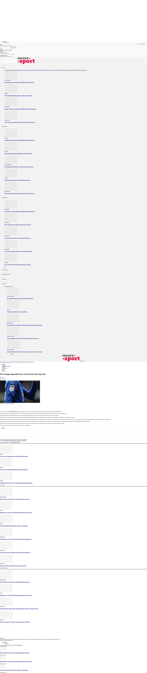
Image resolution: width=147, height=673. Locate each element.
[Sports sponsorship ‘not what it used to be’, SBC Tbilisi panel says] (11, 190)
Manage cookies (19, 645)
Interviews (2, 619)
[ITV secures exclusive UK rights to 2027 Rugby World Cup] (11, 248)
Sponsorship (4, 126)
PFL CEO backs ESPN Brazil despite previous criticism (18, 264)
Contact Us (7, 42)
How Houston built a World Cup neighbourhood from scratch (19, 82)
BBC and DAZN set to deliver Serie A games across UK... (13, 565)
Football (34, 70)
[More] (23, 434)
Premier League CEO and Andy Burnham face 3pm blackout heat (20, 109)
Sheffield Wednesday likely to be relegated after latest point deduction (16, 483)
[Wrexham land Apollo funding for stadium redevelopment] (6, 466)
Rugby (64, 70)
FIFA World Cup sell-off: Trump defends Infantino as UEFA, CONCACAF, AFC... (19, 608)
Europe (8, 309)
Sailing (66, 70)
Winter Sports (84, 70)
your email (12, 54)
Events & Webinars (8, 164)
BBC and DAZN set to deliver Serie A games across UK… (18, 224)
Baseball (14, 70)
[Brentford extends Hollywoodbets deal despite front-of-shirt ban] (11, 136)
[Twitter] (6, 434)
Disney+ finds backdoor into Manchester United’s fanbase (18, 153)
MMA (44, 70)
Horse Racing (40, 70)
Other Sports (55, 70)
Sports (3, 67)
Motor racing (47, 70)
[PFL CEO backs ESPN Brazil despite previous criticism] (11, 261)
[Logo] (8, 63)
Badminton (11, 70)
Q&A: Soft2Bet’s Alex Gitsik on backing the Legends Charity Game (23, 338)
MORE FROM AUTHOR (15, 442)
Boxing (21, 70)
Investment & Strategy (6, 362)
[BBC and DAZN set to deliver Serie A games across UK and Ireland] (11, 221)
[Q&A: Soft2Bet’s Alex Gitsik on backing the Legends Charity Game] (13, 335)
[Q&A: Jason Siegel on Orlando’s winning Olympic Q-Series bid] (6, 618)
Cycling (26, 70)
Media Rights (4, 197)
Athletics (7, 70)
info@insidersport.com (8, 640)
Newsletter (4, 278)
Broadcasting (7, 106)
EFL (3, 428)
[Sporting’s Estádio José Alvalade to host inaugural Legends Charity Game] (13, 348)
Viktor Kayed (2, 377)
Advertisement (7, 191)
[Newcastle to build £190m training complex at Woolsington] (11, 92)
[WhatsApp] (14, 434)
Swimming (74, 70)
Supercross (70, 70)
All (5, 70)
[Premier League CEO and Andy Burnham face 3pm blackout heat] (11, 105)
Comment (6, 262)
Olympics (51, 70)
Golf (37, 70)
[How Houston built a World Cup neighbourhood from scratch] (11, 79)
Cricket (24, 70)
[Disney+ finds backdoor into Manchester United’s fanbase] (11, 150)
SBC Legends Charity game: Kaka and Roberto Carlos (20, 298)
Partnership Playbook (6, 274)
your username (13, 46)
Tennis (77, 70)
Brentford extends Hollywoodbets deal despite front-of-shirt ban (20, 140)
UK (3, 371)
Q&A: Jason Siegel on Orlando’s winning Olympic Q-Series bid (15, 622)
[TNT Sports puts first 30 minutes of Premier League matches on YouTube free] (11, 119)
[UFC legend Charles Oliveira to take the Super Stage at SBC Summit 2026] (11, 163)
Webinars (1, 51)
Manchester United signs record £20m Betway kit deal (17, 180)
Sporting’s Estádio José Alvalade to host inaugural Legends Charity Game (24, 351)
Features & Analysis (10, 296)
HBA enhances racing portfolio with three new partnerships (15, 440)
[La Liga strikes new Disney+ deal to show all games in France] (11, 234)
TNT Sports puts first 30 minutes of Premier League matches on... (15, 552)
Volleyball (80, 70)
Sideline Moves (5, 269)
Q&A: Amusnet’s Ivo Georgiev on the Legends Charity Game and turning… (25, 325)
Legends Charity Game (9, 286)
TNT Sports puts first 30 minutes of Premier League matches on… (20, 122)
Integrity (3, 367)
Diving (29, 70)
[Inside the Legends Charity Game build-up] (13, 308)
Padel (59, 70)
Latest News (4, 368)
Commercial (2, 606)
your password (13, 47)
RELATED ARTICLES (4, 442)
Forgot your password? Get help (6, 50)
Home (1, 362)
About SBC (4, 41)
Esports (32, 70)
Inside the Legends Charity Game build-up (17, 311)
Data (5, 266)
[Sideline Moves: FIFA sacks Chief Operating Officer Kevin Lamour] (6, 509)
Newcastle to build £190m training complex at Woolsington (18, 95)
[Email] (18, 434)
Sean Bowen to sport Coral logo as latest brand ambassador (16, 439)
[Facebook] (2, 434)
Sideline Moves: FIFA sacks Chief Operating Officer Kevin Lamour (16, 512)
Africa (1, 510)
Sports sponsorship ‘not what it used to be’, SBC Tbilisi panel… (20, 193)
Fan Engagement (8, 80)
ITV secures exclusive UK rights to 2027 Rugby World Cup (18, 251)
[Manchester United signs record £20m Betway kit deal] (11, 176)
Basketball (18, 70)
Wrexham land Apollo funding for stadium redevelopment (13, 469)
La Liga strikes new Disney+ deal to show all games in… (18, 238)
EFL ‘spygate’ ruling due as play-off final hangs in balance (14, 456)
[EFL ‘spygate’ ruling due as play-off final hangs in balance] (6, 453)
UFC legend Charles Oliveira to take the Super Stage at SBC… (19, 166)
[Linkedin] (10, 434)
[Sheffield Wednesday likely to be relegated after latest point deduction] (6, 479)
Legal (12, 362)
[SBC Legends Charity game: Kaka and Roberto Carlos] (13, 295)
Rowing (61, 70)
